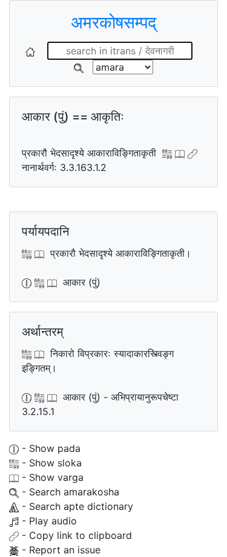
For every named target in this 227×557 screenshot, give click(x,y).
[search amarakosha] (79, 67)
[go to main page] (30, 51)
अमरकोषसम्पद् (113, 22)
